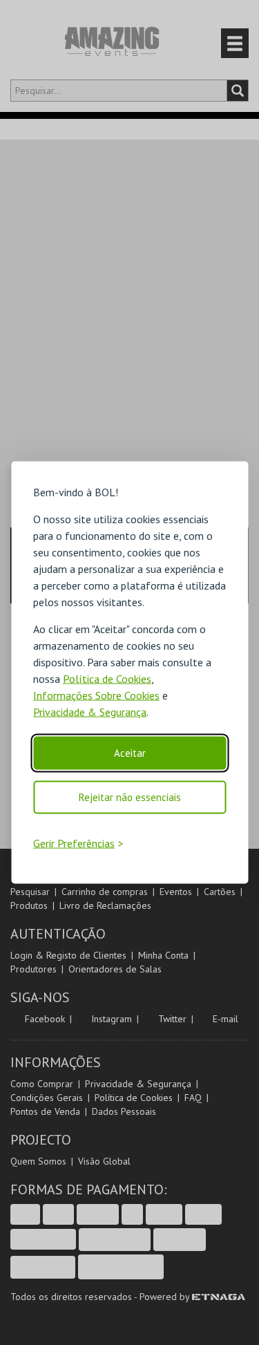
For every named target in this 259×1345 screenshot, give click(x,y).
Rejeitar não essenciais (130, 797)
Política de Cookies (107, 679)
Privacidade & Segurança (89, 712)
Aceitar (130, 753)
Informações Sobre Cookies (96, 695)
